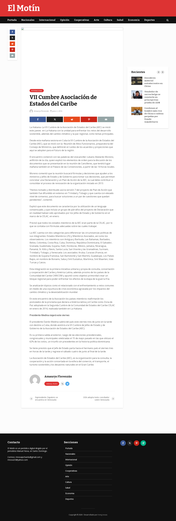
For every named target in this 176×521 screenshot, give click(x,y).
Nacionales (27, 20)
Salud (120, 20)
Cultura (108, 20)
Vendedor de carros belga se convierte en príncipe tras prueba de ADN (152, 97)
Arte (96, 20)
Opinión (64, 20)
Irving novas (102, 515)
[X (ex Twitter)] (130, 443)
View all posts (51, 384)
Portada (12, 20)
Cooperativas (81, 20)
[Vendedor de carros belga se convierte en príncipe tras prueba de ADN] (136, 94)
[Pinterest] (136, 443)
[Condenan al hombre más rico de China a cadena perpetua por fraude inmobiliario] (136, 111)
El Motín (24, 8)
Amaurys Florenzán (41, 111)
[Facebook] (123, 443)
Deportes (149, 20)
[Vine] (143, 443)
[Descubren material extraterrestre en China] (136, 81)
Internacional (47, 20)
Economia (134, 20)
